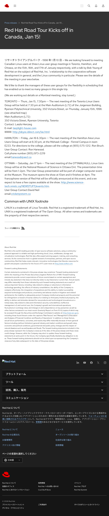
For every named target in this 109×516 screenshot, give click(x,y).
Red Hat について (10, 429)
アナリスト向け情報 (11, 445)
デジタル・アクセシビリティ (13, 508)
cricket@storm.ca (21, 193)
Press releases (11, 23)
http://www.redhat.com (64, 264)
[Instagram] (105, 363)
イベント (77, 483)
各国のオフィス (8, 486)
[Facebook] (91, 363)
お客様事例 (7, 440)
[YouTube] (84, 363)
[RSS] (23, 228)
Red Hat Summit (80, 490)
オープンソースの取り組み (67, 434)
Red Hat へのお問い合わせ (48, 486)
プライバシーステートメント (13, 505)
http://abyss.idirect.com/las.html (31, 132)
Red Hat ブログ (80, 486)
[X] (98, 363)
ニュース (59, 429)
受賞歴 (39, 422)
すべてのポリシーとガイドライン (87, 505)
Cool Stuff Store (44, 490)
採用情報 (59, 445)
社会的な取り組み (63, 440)
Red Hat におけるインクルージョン (16, 490)
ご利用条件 (42, 505)
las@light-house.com (24, 128)
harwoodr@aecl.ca (21, 157)
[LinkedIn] (77, 363)
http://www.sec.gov (70, 313)
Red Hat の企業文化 (11, 434)
